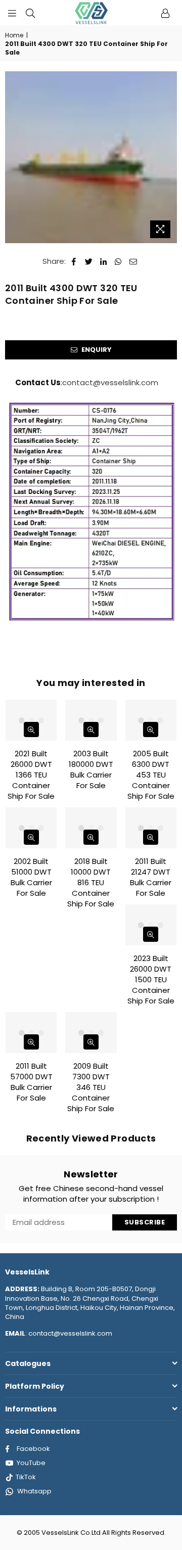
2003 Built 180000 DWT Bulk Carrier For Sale (91, 769)
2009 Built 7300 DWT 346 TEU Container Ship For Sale (90, 1087)
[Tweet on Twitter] (89, 261)
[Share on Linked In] (104, 261)
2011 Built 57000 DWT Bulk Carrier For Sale (31, 1082)
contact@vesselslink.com (110, 382)
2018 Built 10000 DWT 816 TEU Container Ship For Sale (90, 882)
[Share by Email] (133, 261)
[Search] (30, 12)
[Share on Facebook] (74, 261)
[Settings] (165, 12)
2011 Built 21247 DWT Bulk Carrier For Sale (150, 877)
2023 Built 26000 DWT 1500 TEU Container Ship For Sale (150, 979)
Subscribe (144, 1222)
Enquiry (96, 349)
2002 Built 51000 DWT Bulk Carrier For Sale (31, 877)
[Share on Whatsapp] (118, 261)
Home (14, 35)
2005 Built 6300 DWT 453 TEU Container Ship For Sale (150, 774)
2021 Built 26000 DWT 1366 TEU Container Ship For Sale (31, 774)
